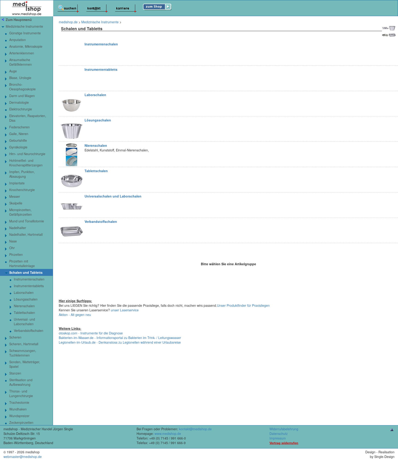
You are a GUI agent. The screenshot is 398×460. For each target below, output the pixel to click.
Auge (13, 71)
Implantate (17, 183)
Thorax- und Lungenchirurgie (21, 393)
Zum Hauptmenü (19, 19)
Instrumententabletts (101, 69)
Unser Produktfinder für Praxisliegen (243, 305)
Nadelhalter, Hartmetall (26, 234)
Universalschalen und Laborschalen (113, 196)
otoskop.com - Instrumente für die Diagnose (91, 333)
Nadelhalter (17, 227)
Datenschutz (278, 433)
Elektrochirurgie (20, 109)
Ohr (12, 247)
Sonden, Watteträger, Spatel (24, 364)
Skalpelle (15, 203)
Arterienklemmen (21, 53)
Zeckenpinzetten (21, 422)
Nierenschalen (96, 145)
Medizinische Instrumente (24, 26)
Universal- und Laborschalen (24, 321)
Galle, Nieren (18, 133)
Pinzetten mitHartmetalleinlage (22, 263)
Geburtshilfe (18, 140)
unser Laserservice (125, 310)
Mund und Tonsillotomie (26, 221)
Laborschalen (95, 94)
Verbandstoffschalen (101, 221)
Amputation (17, 39)
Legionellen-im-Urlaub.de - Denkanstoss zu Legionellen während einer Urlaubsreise (120, 342)
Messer (14, 196)
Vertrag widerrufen (283, 443)
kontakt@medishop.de (195, 429)
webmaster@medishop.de (22, 456)
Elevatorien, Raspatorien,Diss (27, 118)
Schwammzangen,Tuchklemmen (22, 352)
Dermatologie (19, 102)
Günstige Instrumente (25, 33)
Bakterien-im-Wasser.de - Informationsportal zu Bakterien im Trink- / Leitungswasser (120, 337)
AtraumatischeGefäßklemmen (20, 62)
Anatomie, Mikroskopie (25, 46)
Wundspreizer (19, 415)
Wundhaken (18, 409)
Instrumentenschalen (101, 44)
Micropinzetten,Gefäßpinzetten (20, 212)
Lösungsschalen (98, 120)
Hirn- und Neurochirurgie (27, 153)
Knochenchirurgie (22, 189)
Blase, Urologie (20, 77)
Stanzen (15, 373)
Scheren (15, 337)
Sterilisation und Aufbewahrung (20, 382)
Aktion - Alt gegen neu (75, 314)
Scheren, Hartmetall (23, 344)
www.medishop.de (168, 433)
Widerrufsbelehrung (283, 429)
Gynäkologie (18, 147)
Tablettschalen (96, 170)
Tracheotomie (19, 402)
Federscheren (19, 127)
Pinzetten (16, 254)
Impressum (277, 438)
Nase (13, 241)
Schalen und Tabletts (26, 272)
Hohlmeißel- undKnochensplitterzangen (26, 162)
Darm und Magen (22, 95)
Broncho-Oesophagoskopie (22, 86)
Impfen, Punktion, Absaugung (22, 174)
